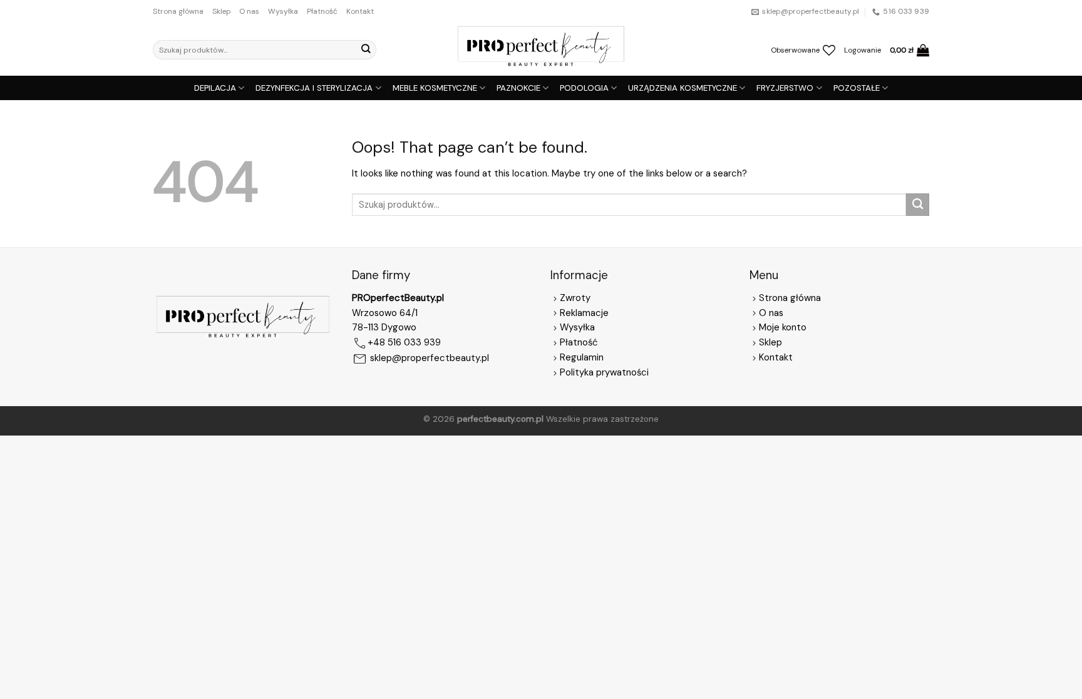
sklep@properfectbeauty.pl (429, 358)
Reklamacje (584, 313)
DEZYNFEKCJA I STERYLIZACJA (314, 88)
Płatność (322, 11)
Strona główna (178, 11)
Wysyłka (283, 11)
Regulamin (582, 357)
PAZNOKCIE (518, 88)
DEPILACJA (215, 88)
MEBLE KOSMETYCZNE (435, 88)
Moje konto (782, 327)
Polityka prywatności (604, 372)
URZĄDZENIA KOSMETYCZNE (682, 88)
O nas (249, 11)
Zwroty (575, 298)
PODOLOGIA (584, 88)
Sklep (221, 11)
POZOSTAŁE (856, 88)
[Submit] (366, 49)
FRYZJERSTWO (784, 88)
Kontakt (360, 11)
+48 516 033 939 (404, 343)
